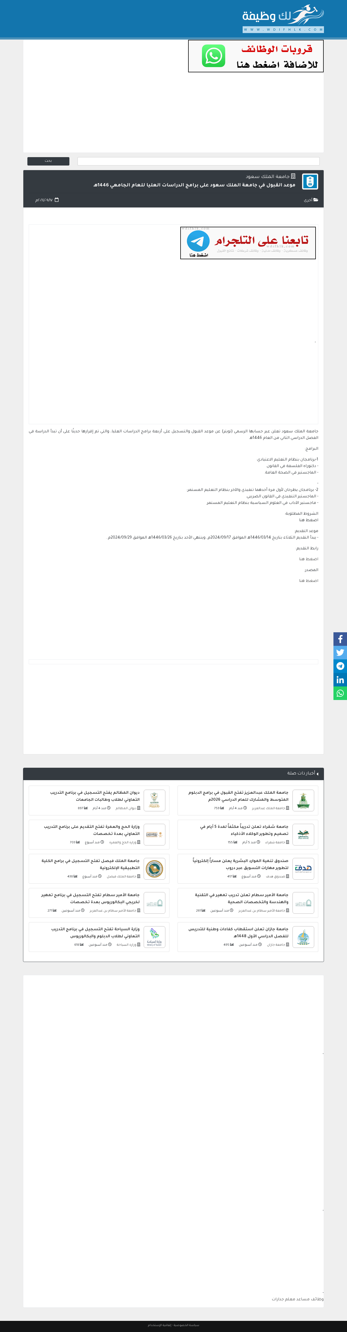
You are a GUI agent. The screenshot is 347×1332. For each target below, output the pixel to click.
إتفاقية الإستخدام (159, 1325)
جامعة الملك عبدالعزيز (268, 809)
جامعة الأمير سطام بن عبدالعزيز (261, 911)
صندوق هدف (275, 877)
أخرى (308, 201)
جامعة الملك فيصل (121, 877)
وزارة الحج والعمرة (122, 843)
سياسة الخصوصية (186, 1325)
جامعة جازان (275, 945)
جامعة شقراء (275, 843)
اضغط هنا (308, 560)
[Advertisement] (173, 115)
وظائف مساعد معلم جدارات (298, 1300)
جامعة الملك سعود (268, 177)
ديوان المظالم (125, 809)
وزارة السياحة (126, 945)
